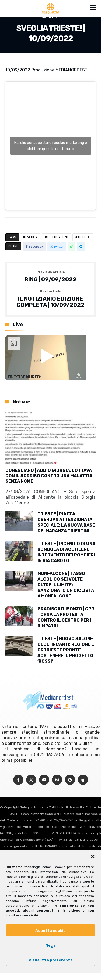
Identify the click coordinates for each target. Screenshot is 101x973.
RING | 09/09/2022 (50, 276)
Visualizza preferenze (51, 960)
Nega (51, 945)
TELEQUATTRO (57, 237)
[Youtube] (44, 780)
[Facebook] (18, 780)
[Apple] (83, 780)
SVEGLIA (31, 237)
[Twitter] (31, 780)
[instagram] (57, 780)
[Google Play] (70, 780)
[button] (92, 856)
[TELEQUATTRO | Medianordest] (50, 3)
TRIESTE (84, 237)
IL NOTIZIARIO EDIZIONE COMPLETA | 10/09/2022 (50, 299)
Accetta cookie (50, 930)
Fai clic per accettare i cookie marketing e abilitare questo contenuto (50, 145)
